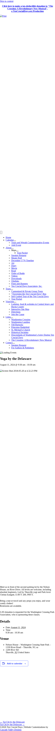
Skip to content (6, 1)
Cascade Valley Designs (10, 729)
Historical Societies (19, 332)
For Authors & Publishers (22, 348)
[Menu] (1, 232)
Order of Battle (18, 273)
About (8, 247)
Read (13, 271)
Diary (13, 265)
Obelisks (15, 281)
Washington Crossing (20, 319)
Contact (9, 342)
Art (12, 263)
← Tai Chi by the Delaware (12, 722)
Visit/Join (10, 301)
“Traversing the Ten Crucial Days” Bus (28, 294)
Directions (15, 312)
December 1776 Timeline (22, 260)
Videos (14, 276)
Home (8, 237)
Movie (14, 268)
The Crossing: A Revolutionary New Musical (31, 340)
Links (8, 317)
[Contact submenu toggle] (14, 343)
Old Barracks (17, 324)
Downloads (16, 278)
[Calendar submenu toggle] (15, 240)
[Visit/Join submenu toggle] (15, 302)
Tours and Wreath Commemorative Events (30, 242)
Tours (8, 289)
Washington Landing (20, 322)
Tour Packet (22, 253)
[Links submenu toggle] (12, 317)
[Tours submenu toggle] (12, 289)
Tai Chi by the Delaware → (12, 724)
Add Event (16, 245)
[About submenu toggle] (12, 248)
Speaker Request (18, 255)
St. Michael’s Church (20, 330)
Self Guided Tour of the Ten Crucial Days (30, 296)
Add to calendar (14, 663)
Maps (13, 250)
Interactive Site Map (20, 309)
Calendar (10, 240)
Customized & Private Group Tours (27, 291)
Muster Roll (16, 258)
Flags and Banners (19, 283)
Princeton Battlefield (20, 327)
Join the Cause (17, 314)
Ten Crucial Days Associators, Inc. (26, 286)
